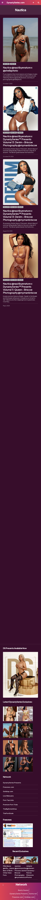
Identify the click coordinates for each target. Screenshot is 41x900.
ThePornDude (8, 813)
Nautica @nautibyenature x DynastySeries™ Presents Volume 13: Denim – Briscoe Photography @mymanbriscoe (20, 141)
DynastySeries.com (15, 2)
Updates (13, 64)
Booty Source (23, 890)
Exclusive (6, 132)
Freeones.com (8, 787)
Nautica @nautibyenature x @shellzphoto (17, 69)
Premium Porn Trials (10, 804)
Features (6, 64)
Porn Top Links (8, 800)
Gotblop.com (8, 791)
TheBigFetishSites (10, 809)
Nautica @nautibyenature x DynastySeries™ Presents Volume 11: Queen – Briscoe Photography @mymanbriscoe (20, 288)
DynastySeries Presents (12, 783)
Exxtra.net (33, 894)
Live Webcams (8, 796)
